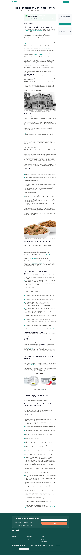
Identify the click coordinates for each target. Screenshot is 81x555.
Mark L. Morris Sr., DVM (45, 48)
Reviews (30, 1)
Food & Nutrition (14, 536)
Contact (42, 536)
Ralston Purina (33, 364)
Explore (26, 1)
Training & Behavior (15, 538)
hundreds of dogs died (32, 258)
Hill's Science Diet (29, 30)
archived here (29, 340)
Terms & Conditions (44, 539)
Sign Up (54, 523)
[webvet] (31, 545)
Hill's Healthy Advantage (37, 30)
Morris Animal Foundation (38, 54)
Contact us (58, 534)
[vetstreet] (50, 545)
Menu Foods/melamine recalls (37, 263)
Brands (34, 1)
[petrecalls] (38, 545)
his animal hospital (49, 68)
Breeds (13, 539)
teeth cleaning (32, 210)
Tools (41, 1)
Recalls (48, 1)
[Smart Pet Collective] (18, 545)
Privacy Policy (43, 538)
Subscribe (66, 1)
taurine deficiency (31, 348)
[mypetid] (57, 545)
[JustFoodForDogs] (24, 549)
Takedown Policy (44, 541)
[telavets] (44, 545)
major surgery (26, 210)
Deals (38, 1)
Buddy (25, 43)
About (45, 1)
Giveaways (52, 1)
